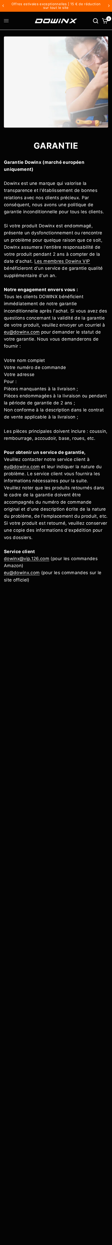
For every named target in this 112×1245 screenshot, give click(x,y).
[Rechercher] (95, 21)
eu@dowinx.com (22, 332)
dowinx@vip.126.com (26, 558)
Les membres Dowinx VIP (62, 261)
